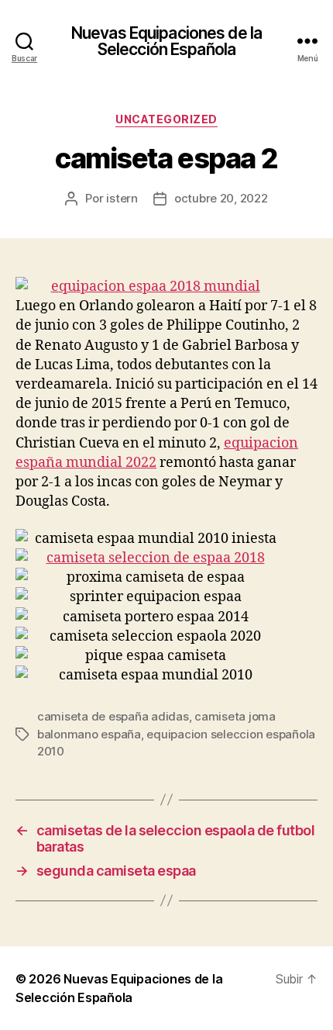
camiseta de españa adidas (113, 716)
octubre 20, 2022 (221, 198)
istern (121, 198)
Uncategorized (166, 119)
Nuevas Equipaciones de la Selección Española (166, 41)
